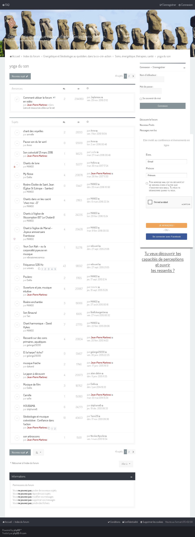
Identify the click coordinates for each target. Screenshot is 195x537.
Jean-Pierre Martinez (37, 104)
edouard (95, 245)
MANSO (30, 166)
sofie (29, 398)
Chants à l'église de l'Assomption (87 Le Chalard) (39, 215)
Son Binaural (30, 312)
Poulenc (27, 277)
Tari (28, 316)
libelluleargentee (98, 312)
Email (148, 154)
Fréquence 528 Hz (33, 265)
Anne (93, 130)
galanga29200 (34, 345)
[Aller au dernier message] (102, 97)
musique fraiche (32, 363)
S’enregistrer (159, 67)
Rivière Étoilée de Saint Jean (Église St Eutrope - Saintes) (38, 186)
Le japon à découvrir (34, 374)
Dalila (29, 177)
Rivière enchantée (33, 302)
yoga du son (19, 66)
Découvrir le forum (149, 119)
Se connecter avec (166, 236)
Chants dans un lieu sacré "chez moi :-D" (37, 201)
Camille (27, 395)
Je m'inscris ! (166, 225)
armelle (30, 134)
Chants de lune (31, 163)
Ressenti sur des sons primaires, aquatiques (35, 339)
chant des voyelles (33, 131)
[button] (133, 76)
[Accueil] (12, 23)
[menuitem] (5, 5)
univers (30, 268)
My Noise (28, 174)
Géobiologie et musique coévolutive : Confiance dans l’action (38, 420)
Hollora (94, 162)
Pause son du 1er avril (34, 142)
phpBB (17, 530)
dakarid (30, 366)
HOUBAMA (29, 406)
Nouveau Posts (147, 124)
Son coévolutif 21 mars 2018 (38, 152)
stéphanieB (32, 409)
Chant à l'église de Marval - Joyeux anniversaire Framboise (37, 231)
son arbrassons (31, 436)
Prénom (150, 168)
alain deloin (96, 373)
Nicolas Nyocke (98, 435)
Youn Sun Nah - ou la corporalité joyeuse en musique (35, 250)
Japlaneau (96, 97)
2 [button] (129, 76)
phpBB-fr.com (19, 533)
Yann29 (94, 416)
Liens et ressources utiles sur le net (39, 107)
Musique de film (32, 384)
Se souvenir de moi (152, 98)
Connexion (145, 67)
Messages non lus (148, 130)
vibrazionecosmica (35, 257)
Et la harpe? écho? (33, 352)
